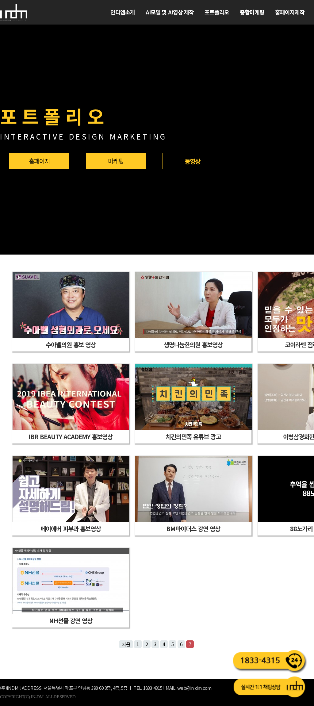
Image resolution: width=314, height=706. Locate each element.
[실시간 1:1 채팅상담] (269, 687)
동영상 (192, 161)
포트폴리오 (217, 12)
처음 (126, 644)
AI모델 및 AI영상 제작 (170, 12)
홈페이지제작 (290, 12)
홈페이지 (39, 160)
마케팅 (116, 160)
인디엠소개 (122, 12)
